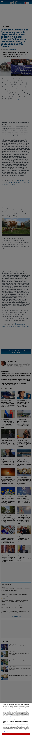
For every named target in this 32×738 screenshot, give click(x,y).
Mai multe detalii (21, 709)
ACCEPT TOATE (16, 734)
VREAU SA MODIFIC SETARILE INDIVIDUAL (16, 736)
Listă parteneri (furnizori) (6, 731)
